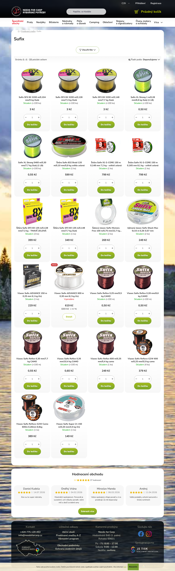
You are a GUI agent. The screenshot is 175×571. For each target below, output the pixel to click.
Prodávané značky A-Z (68, 535)
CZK (124, 3)
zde (125, 567)
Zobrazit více (87, 511)
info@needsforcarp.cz (30, 535)
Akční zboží (68, 532)
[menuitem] (18, 22)
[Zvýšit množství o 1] (39, 117)
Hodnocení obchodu (87, 474)
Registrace (156, 3)
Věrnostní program (68, 538)
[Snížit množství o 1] (26, 117)
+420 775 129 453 (30, 532)
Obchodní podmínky (68, 545)
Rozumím (133, 567)
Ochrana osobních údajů (68, 548)
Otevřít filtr (87, 49)
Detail (69, 316)
